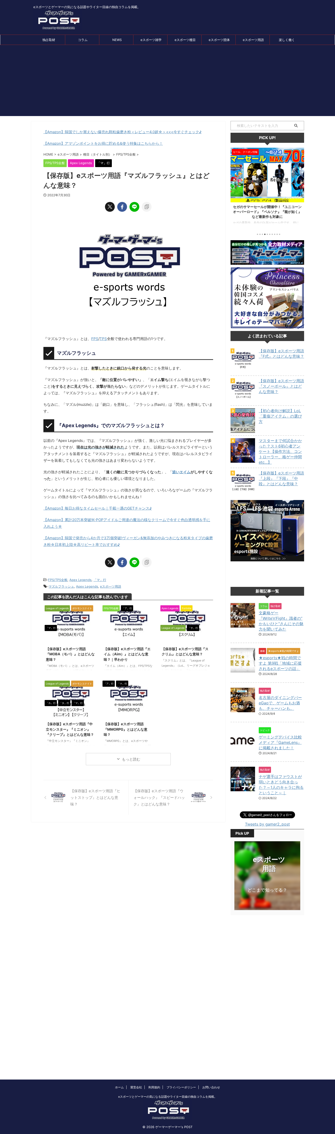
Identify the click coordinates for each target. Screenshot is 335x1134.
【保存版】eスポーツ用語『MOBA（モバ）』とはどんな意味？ (70, 654)
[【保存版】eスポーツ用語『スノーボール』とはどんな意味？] (243, 400)
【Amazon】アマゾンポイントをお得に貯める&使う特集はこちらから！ (103, 143)
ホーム (119, 1087)
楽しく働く (287, 40)
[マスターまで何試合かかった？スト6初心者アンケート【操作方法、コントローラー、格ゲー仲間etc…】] (243, 460)
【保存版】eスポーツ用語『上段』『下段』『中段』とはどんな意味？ (281, 478)
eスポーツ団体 (219, 40)
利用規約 (154, 1087)
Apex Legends (80, 580)
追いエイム (181, 472)
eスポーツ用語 (253, 40)
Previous (235, 187)
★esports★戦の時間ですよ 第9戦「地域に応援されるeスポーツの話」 (280, 663)
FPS (94, 338)
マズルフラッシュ (61, 586)
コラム (83, 40)
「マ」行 (99, 580)
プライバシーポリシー (181, 1087)
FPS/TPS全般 (57, 580)
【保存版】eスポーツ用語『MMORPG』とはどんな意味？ (125, 729)
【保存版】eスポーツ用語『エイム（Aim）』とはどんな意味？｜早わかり (127, 654)
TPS (103, 338)
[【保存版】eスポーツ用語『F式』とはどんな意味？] (243, 370)
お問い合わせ (211, 1087)
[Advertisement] (167, 81)
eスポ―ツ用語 (110, 586)
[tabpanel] (267, 188)
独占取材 (48, 40)
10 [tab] (279, 234)
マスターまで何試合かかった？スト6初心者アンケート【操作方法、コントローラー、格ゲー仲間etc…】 (280, 451)
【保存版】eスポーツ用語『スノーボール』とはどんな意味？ (281, 386)
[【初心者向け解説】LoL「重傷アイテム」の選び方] (243, 430)
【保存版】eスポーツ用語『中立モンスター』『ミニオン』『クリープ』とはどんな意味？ (70, 729)
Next (299, 187)
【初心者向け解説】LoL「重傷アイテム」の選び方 (280, 416)
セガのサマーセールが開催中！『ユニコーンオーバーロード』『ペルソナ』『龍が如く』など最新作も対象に (267, 212)
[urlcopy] (147, 207)
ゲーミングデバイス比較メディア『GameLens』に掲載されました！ (280, 742)
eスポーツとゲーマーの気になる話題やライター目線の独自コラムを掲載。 (167, 1096)
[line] (134, 207)
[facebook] (122, 207)
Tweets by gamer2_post (267, 824)
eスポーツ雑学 (151, 40)
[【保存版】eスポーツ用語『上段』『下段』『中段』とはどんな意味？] (243, 492)
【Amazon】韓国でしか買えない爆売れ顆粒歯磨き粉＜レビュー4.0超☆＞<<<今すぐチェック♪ (122, 132)
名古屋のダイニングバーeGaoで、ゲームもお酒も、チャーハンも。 (280, 703)
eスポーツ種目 (185, 40)
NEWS (117, 40)
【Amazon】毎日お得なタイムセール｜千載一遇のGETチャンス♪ (97, 508)
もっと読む (131, 759)
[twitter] (110, 207)
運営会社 (136, 1087)
